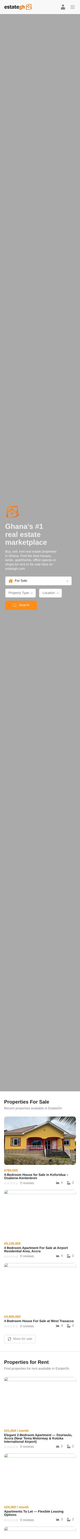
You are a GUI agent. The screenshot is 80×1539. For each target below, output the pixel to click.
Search (24, 605)
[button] (72, 7)
